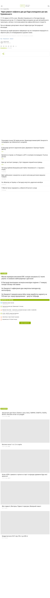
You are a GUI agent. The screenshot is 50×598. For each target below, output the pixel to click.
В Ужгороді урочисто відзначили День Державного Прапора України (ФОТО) (22, 148)
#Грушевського (6, 38)
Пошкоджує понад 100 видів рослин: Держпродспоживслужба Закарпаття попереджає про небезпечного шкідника (24, 141)
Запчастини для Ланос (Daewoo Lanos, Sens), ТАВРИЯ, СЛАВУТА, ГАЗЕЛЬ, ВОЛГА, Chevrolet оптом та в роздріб (24, 413)
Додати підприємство (25, 322)
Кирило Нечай (6, 41)
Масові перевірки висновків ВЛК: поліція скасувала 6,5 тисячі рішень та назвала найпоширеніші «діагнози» (23, 278)
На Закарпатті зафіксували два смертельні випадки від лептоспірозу (20, 289)
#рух (1, 38)
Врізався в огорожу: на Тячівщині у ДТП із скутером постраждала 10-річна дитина (24, 156)
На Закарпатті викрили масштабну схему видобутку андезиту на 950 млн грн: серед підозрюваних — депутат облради (24, 295)
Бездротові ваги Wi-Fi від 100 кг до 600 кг (15, 536)
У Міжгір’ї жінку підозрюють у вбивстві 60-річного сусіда (19, 188)
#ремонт (11, 38)
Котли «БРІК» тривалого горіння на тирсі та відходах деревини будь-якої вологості (24, 475)
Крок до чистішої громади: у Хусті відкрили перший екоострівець (21, 162)
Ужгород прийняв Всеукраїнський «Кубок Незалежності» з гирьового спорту (22, 168)
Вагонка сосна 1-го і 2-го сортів (12, 444)
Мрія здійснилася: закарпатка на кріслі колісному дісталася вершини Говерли (23, 176)
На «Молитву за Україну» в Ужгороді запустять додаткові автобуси (22, 182)
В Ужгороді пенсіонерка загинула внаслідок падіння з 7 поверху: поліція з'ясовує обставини (24, 283)
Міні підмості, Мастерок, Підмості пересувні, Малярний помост (21, 506)
